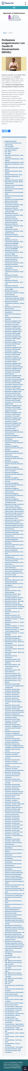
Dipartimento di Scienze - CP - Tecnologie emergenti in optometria (14, 597)
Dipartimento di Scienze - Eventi (13, 599)
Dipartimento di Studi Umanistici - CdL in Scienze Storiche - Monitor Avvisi (14, 894)
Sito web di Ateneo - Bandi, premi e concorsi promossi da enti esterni (13, 1007)
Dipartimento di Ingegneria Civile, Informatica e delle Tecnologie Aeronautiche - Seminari (13, 419)
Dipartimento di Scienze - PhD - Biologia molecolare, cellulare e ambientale (13, 661)
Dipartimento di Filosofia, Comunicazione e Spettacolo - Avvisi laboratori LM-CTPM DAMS (14, 241)
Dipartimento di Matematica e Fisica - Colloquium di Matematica (14, 538)
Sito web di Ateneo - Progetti (12, 1028)
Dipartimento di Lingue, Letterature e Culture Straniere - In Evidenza (14, 521)
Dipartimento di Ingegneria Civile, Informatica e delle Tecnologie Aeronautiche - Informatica (13, 354)
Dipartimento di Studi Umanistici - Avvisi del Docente (13, 864)
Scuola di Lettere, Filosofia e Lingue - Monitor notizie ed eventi (14, 1004)
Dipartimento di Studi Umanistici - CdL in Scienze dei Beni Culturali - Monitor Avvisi (14, 890)
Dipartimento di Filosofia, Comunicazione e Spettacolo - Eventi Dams (14, 271)
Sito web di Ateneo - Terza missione (14, 1047)
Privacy (12, 1066)
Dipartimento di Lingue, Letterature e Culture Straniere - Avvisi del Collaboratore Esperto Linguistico (14, 506)
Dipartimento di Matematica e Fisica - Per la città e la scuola (14, 574)
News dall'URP (8, 955)
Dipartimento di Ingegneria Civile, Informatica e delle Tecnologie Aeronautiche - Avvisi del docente (13, 328)
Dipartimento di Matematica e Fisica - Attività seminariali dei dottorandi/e (14, 524)
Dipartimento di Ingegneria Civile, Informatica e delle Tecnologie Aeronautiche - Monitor (13, 359)
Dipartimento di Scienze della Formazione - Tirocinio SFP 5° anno (14, 831)
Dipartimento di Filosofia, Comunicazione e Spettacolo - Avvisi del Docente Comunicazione (14, 204)
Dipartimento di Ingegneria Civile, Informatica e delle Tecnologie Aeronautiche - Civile (13, 338)
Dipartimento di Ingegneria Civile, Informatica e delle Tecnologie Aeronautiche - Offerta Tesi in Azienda (14, 388)
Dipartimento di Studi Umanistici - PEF (14, 932)
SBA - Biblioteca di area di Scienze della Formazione (13, 963)
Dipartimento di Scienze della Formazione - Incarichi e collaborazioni (14, 803)
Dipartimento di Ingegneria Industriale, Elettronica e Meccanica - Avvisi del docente (14, 432)
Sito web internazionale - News (13, 1050)
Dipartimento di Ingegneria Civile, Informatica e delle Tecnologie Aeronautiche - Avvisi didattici (13, 333)
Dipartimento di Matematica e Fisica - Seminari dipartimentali (14, 581)
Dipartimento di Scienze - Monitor (13, 640)
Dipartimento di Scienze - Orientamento (11, 656)
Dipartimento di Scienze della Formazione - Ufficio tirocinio (12, 840)
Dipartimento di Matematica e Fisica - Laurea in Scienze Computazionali (14, 570)
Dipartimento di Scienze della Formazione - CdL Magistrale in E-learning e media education (13, 740)
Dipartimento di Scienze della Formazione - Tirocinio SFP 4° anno (14, 827)
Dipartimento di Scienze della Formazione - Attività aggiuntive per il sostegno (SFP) (14, 685)
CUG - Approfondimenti (11, 150)
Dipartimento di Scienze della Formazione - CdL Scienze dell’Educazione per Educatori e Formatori (13, 755)
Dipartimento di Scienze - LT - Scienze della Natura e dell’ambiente (14, 626)
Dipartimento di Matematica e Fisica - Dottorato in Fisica (14, 545)
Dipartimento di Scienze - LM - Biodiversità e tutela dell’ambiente (13, 603)
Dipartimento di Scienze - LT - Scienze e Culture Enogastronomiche (14, 630)
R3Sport (7, 959)
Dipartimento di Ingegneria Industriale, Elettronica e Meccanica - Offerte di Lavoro (14, 490)
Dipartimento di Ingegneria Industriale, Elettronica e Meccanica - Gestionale (14, 474)
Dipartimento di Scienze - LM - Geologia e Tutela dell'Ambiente (13, 616)
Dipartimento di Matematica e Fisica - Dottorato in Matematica (14, 549)
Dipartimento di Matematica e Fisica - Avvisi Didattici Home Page (14, 531)
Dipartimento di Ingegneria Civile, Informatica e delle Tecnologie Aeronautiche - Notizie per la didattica (14, 377)
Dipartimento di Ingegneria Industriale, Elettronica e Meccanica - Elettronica (14, 458)
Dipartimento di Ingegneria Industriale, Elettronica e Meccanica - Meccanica (14, 479)
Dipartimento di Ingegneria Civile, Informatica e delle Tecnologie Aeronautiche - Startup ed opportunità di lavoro (13, 425)
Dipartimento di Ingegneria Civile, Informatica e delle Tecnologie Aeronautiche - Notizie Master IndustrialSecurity (13, 371)
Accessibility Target (15, 1068)
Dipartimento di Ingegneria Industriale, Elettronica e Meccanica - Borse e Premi (14, 453)
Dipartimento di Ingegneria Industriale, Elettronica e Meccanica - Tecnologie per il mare (14, 500)
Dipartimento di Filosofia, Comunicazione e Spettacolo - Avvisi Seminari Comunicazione (14, 257)
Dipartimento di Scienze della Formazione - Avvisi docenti (12, 693)
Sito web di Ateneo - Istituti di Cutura (14, 1013)
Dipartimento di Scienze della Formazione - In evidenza (12, 799)
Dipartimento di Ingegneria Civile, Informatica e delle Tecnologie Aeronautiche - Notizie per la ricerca (14, 382)
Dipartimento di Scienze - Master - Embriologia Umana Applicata (13, 637)
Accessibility (7, 1068)
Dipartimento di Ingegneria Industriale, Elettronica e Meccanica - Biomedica (14, 447)
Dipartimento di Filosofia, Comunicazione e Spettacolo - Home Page (14, 282)
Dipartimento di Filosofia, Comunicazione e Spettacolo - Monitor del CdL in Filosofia (14, 292)
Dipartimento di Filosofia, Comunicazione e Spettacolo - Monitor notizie (14, 303)
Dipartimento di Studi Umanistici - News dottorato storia (13, 915)
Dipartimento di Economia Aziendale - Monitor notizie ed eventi (14, 200)
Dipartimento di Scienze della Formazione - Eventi (12, 796)
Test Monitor (8, 1052)
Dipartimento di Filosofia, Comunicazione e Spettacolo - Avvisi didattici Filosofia (14, 231)
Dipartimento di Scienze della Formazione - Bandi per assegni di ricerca (13, 701)
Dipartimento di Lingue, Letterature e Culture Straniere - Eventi (14, 517)
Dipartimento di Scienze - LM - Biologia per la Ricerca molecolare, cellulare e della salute (14, 608)
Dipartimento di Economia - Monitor (14, 180)
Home (4, 33)
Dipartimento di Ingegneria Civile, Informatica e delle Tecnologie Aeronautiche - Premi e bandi (13, 414)
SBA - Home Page (9, 980)
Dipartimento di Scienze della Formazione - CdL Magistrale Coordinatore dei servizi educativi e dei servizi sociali (14, 734)
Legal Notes (18, 1066)
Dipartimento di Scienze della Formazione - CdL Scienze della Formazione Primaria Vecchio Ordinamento (12, 774)
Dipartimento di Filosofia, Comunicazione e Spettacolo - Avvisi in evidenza (14, 236)
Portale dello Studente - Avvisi (12, 957)
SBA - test (7, 983)
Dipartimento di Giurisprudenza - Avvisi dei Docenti (13, 307)
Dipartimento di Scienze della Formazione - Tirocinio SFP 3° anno (14, 824)
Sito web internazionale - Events (13, 1049)
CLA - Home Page (9, 146)
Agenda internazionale (10, 141)
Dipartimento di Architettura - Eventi (14, 162)
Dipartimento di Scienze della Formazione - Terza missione (12, 817)
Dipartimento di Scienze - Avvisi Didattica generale (13, 591)
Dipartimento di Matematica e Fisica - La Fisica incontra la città (14, 559)
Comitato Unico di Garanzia (12, 148)
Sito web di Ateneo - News (11, 1019)
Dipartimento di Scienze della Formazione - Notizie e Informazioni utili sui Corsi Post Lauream (14, 812)
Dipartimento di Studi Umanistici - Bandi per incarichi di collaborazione (14, 871)
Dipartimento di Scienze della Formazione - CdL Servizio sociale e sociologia (13, 781)
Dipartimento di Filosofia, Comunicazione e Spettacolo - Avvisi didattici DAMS (14, 225)
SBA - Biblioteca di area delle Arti (13, 961)
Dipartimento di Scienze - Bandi (13, 594)
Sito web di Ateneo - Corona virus (13, 1010)
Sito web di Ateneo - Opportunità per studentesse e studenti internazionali (14, 1025)
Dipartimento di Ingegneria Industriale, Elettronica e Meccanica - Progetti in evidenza (14, 495)
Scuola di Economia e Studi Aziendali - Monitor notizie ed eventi (14, 993)
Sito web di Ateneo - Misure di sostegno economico (12, 1016)
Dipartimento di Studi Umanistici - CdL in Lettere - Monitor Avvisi (14, 886)
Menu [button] (25, 1069)
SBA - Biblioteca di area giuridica (13, 973)
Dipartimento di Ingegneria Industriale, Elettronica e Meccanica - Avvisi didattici (14, 437)
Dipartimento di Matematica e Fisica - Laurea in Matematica (14, 567)
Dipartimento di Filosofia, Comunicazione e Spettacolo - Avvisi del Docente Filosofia (14, 215)
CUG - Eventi (8, 152)
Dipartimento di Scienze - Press (13, 677)
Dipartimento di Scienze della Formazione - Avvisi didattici (12, 690)
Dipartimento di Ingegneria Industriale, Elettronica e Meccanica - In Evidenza (14, 442)
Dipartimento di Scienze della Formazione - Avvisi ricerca (12, 697)
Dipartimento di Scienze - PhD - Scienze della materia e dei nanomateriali (13, 666)
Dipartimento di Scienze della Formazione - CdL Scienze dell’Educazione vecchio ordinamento (14, 768)
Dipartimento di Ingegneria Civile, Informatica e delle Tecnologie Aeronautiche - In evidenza (13, 349)
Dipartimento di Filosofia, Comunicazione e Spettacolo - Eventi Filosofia (14, 277)
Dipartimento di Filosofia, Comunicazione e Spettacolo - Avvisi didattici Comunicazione (14, 220)
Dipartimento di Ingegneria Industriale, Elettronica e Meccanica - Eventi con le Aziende (14, 469)
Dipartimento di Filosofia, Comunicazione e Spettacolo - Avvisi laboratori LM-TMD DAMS (14, 247)
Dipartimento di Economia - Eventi (13, 175)
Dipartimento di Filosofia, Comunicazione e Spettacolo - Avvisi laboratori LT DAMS (14, 252)
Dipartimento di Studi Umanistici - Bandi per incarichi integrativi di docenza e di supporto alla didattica (14, 876)
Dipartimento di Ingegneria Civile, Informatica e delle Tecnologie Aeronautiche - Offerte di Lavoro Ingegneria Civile (13, 401)
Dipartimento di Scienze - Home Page (14, 601)
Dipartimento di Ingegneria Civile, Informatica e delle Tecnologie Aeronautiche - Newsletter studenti (14, 365)
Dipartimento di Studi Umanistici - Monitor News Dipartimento (13, 908)
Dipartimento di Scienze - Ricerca (13, 679)
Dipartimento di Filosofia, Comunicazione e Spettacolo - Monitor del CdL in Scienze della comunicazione (14, 298)
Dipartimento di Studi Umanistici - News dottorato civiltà (13, 912)
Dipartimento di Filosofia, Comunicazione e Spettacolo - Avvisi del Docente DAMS (14, 210)
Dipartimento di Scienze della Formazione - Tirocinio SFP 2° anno (14, 820)
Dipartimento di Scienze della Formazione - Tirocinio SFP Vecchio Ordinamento (14, 835)
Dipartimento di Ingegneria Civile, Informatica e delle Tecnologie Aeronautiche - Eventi (13, 343)
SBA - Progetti (8, 982)
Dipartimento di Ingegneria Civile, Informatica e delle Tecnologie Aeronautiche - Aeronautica (13, 322)
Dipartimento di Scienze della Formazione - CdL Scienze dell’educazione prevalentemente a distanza (14, 762)
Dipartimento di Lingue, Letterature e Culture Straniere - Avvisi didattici (14, 514)
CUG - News (8, 153)
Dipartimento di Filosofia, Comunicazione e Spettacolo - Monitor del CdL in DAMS (14, 287)
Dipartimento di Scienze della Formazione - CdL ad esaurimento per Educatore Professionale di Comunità (14, 710)
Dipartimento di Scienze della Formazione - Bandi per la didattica (14, 706)
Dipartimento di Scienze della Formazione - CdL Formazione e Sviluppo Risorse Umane (13, 721)
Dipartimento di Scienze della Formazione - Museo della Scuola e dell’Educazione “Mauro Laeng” (13, 807)
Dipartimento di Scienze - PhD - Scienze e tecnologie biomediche (13, 674)
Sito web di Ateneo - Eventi (12, 1012)
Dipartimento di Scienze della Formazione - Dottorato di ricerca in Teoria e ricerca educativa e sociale (14, 791)
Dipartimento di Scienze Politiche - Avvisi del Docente (13, 843)
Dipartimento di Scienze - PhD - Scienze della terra (13, 671)
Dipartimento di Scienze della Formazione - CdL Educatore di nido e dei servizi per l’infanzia (14, 715)
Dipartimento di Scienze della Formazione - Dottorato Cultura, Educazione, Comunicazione (13, 786)
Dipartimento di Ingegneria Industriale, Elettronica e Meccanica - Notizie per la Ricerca (14, 485)
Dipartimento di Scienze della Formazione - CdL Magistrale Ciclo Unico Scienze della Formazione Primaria (13, 727)
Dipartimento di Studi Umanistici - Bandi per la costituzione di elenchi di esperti (14, 881)
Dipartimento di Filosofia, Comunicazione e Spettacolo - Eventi (14, 262)
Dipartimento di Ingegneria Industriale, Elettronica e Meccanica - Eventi (14, 463)
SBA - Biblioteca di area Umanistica (14, 978)
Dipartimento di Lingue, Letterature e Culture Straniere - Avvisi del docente (14, 510)
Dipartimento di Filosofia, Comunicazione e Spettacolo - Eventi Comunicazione (14, 266)
